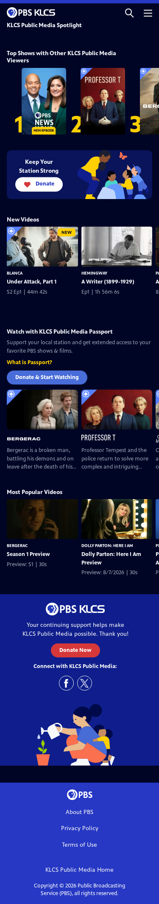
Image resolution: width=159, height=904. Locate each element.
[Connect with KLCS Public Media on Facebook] (66, 683)
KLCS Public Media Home (79, 869)
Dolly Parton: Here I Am (107, 545)
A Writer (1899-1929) (107, 281)
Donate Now (75, 650)
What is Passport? (29, 362)
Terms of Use (79, 844)
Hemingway (94, 273)
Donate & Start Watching (47, 377)
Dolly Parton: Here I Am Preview (111, 558)
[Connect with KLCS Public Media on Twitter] (84, 683)
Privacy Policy (79, 828)
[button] (129, 12)
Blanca (14, 273)
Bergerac (17, 545)
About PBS (79, 812)
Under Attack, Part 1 (31, 281)
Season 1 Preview (28, 554)
